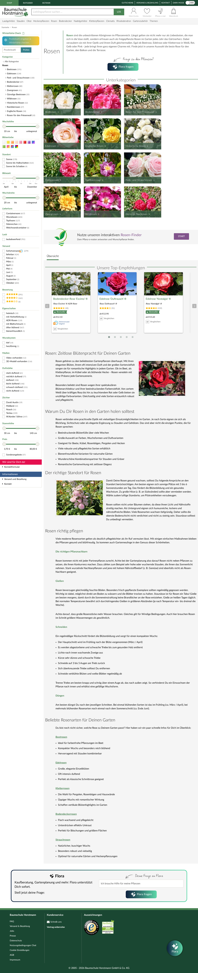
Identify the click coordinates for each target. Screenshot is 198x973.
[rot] (25, 142)
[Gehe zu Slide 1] (109, 337)
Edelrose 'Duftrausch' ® (112, 299)
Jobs (12, 931)
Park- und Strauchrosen (139, 180)
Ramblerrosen (93, 180)
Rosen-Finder (131, 235)
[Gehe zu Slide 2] (115, 337)
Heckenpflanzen (41, 21)
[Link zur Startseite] (15, 12)
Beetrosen (50, 112)
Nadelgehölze (80, 21)
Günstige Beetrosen (136, 214)
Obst (29, 21)
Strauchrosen (63, 840)
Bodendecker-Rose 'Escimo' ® (70, 299)
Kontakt (165, 3)
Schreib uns (56, 922)
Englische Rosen (94, 146)
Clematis (110, 21)
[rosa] (20, 142)
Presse (13, 936)
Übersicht (53, 256)
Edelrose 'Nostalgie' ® (158, 299)
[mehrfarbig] (16, 146)
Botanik (46, 3)
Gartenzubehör (140, 21)
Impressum (15, 960)
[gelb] (8, 142)
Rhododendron (123, 21)
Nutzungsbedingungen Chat (23, 945)
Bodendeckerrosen (66, 814)
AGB (12, 955)
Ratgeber (28, 3)
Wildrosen (91, 214)
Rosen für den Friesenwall (140, 112)
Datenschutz (16, 941)
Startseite (5, 27)
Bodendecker (65, 21)
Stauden (21, 21)
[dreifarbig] (12, 146)
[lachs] (16, 142)
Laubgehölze (8, 21)
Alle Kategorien (12, 62)
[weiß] (4, 142)
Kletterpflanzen (96, 21)
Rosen (54, 21)
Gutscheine (127, 3)
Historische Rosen (136, 146)
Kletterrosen (52, 180)
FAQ (12, 921)
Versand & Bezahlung (147, 3)
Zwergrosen (51, 214)
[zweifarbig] (8, 146)
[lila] (29, 142)
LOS (119, 12)
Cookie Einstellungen (19, 950)
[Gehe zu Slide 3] (121, 337)
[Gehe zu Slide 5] (133, 337)
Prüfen (26, 50)
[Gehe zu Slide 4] (127, 337)
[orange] (12, 142)
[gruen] (4, 146)
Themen (154, 21)
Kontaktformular (12, 467)
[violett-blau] (33, 142)
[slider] (4, 126)
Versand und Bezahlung (15, 479)
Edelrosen (50, 146)
